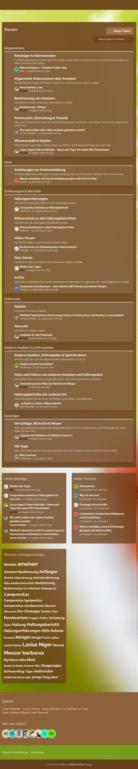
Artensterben (87, 486)
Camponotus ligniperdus (23, 600)
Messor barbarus (24, 653)
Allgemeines (14, 48)
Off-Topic (21, 446)
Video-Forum (24, 238)
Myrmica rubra (15, 660)
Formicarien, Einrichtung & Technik (41, 118)
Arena (8, 577)
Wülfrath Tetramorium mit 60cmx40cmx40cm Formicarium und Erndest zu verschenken (72, 315)
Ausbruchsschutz (22, 583)
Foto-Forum (23, 258)
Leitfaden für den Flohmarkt (36, 335)
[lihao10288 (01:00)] (45, 733)
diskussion (10, 611)
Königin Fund (40, 637)
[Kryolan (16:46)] (38, 733)
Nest (31, 660)
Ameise (10, 564)
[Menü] (133, 4)
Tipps (29, 671)
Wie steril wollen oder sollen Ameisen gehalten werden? (52, 130)
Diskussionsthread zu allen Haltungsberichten (47, 227)
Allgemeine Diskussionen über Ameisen (45, 78)
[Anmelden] (124, 4)
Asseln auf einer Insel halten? (37, 364)
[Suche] (115, 4)
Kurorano (9, 637)
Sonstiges (12, 416)
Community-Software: (69, 764)
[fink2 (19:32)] (19, 733)
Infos (8, 162)
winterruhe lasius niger (17, 677)
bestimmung (45, 583)
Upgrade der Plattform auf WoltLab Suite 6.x (46, 435)
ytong (36, 677)
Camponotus (16, 594)
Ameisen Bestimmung (21, 572)
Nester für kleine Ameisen (19, 665)
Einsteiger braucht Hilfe (93, 504)
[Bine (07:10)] (12, 733)
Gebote (20, 306)
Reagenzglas (52, 665)
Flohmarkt (12, 299)
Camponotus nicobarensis (24, 606)
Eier (20, 611)
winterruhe (43, 671)
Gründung (57, 618)
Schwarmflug (14, 671)
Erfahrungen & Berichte (22, 191)
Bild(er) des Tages (30, 266)
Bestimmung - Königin (33, 107)
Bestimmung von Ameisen (34, 98)
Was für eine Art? (89, 495)
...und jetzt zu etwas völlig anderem (40, 403)
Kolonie (57, 631)
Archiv (19, 277)
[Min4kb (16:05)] (51, 733)
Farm (55, 611)
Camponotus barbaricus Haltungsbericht (44, 207)
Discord (50, 606)
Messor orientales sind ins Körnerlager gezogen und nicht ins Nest (58, 178)
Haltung (19, 624)
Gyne (7, 625)
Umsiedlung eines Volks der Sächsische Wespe (47, 383)
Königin (22, 637)
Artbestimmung (23, 577)
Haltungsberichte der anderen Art (40, 394)
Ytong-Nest (50, 677)
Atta (7, 583)
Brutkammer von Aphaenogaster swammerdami (48, 247)
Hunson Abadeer (18, 525)
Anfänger (48, 571)
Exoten (46, 611)
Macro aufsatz (28, 455)
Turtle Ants (15, 499)
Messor (58, 645)
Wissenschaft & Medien (32, 141)
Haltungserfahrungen (31, 199)
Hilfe (46, 631)
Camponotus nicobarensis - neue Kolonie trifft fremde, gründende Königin (63, 286)
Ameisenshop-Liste (31, 87)
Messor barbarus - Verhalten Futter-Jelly (43, 67)
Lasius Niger (37, 645)
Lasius (54, 637)
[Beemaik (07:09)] (6, 733)
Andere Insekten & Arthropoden (29, 347)
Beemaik (43, 712)
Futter (44, 618)
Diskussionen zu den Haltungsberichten (45, 218)
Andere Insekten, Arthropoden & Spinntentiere (50, 355)
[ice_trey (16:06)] (32, 733)
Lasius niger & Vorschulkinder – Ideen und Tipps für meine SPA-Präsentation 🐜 (66, 149)
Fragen (34, 618)
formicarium (16, 617)
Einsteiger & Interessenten (35, 56)
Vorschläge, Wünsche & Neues (37, 423)
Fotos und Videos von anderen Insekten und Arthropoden (58, 375)
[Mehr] (130, 39)
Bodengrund (48, 588)
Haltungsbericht (43, 624)
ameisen (27, 564)
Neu (38, 665)
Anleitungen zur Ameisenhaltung (39, 170)
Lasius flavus (13, 645)
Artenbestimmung (46, 577)
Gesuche (21, 326)
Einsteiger (32, 611)
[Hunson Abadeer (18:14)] (25, 733)
